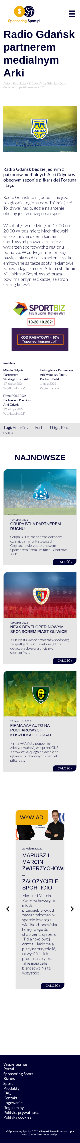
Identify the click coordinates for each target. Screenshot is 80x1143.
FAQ (7, 1092)
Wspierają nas (15, 1064)
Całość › (65, 562)
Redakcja (19, 83)
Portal (8, 1068)
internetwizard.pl (47, 1134)
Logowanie (13, 1102)
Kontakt (10, 1097)
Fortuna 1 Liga (47, 427)
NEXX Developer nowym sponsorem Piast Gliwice (38, 629)
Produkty (11, 1088)
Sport (8, 1083)
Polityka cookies (17, 1117)
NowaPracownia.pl (61, 1131)
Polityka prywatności (21, 1112)
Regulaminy (13, 1107)
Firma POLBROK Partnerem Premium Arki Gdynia (17, 400)
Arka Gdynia (23, 427)
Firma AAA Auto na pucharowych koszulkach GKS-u (30, 730)
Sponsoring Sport (18, 1073)
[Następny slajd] (72, 908)
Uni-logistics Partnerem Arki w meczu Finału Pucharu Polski (56, 374)
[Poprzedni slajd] (7, 908)
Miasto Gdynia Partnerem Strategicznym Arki (16, 374)
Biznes (9, 1078)
